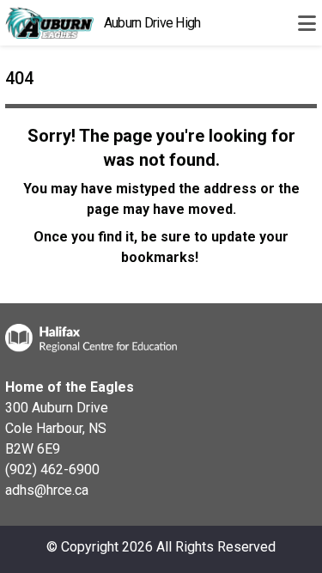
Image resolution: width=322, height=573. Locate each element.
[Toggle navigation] (306, 23)
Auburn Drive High (152, 23)
